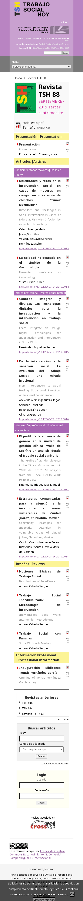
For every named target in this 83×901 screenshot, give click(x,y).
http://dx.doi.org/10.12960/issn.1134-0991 (50, 48)
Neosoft (49, 869)
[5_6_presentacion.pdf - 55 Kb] (67, 144)
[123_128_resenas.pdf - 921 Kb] (67, 571)
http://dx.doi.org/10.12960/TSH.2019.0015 (44, 351)
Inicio (18, 78)
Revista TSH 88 (50, 90)
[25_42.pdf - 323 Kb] (67, 257)
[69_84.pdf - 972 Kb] (67, 361)
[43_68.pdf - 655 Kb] (67, 299)
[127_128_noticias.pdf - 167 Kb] (67, 667)
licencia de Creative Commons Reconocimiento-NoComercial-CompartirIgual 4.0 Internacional (37, 854)
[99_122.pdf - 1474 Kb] (67, 498)
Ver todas (63, 719)
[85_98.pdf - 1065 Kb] (67, 436)
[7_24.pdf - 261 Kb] (67, 181)
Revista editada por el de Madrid (33, 30)
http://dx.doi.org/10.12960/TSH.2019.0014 (44, 286)
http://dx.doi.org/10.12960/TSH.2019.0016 (44, 419)
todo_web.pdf (36, 125)
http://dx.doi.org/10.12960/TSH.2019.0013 (44, 248)
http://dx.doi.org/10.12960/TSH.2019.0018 (44, 556)
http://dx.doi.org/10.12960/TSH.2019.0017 (44, 489)
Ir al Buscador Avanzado (55, 763)
